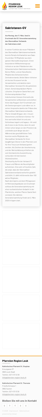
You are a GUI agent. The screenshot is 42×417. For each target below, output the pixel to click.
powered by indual (9, 414)
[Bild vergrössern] (21, 223)
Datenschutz (24, 411)
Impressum (13, 411)
